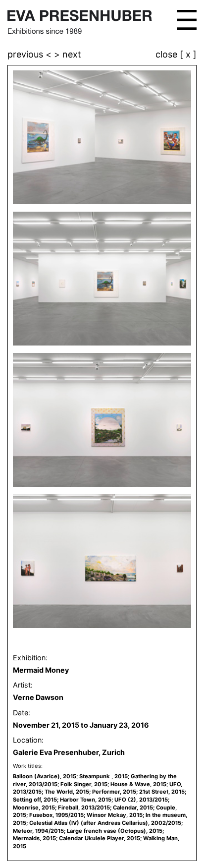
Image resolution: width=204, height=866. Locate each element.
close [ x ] (176, 54)
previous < (30, 54)
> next (67, 54)
